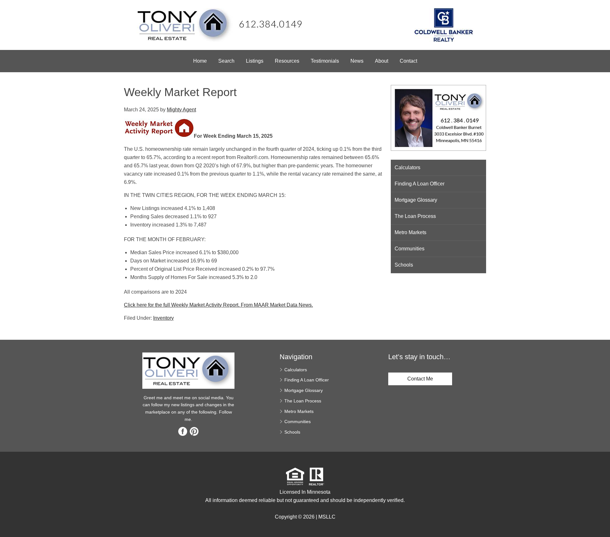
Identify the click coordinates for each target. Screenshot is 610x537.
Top (603, 521)
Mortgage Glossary (416, 200)
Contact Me (420, 378)
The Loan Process (415, 216)
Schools (404, 265)
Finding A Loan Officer (419, 183)
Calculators (407, 167)
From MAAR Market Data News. (276, 305)
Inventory (163, 318)
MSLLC (327, 517)
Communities (409, 248)
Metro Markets (410, 232)
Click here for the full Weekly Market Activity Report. (182, 305)
